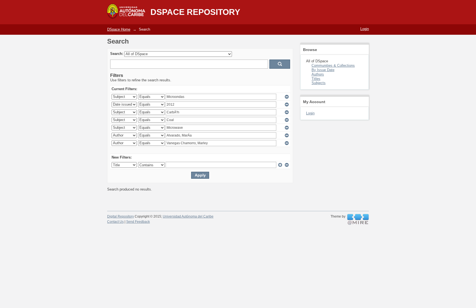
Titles (316, 79)
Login (364, 29)
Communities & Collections (333, 65)
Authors (318, 74)
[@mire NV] (358, 219)
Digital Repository (120, 216)
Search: (116, 54)
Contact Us (115, 222)
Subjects (319, 83)
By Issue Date (323, 70)
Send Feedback (138, 222)
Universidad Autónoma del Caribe (188, 216)
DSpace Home (118, 29)
